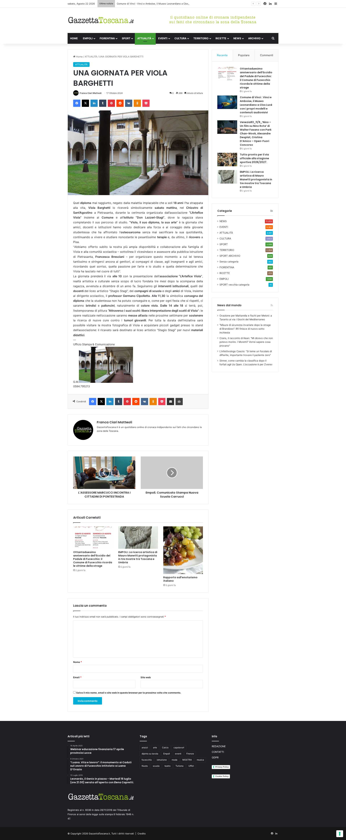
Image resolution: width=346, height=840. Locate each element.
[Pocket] (146, 103)
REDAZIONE (219, 746)
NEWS (237, 38)
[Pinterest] (111, 103)
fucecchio (147, 759)
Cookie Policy (222, 776)
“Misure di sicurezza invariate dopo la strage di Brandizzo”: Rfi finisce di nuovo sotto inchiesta (245, 329)
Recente (222, 55)
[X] (85, 103)
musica (200, 759)
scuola (156, 766)
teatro (167, 766)
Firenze (190, 753)
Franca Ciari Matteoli (90, 93)
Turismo (179, 766)
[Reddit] (120, 103)
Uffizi (191, 766)
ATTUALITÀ (144, 38)
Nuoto (145, 766)
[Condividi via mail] (170, 401)
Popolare (244, 55)
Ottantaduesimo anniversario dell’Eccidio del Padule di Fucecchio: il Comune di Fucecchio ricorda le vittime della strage (92, 559)
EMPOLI (88, 38)
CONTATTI (218, 751)
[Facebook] (76, 103)
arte (155, 747)
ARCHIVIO (254, 38)
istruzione (162, 759)
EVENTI (162, 38)
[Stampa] (179, 401)
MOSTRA (187, 759)
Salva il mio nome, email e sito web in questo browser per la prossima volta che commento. (128, 692)
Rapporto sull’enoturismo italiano (180, 579)
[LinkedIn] (94, 103)
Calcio (165, 747)
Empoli (166, 753)
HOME (74, 38)
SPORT (126, 38)
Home (79, 56)
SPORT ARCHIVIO (229, 255)
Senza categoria (228, 261)
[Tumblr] (102, 103)
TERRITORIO (201, 38)
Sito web (146, 677)
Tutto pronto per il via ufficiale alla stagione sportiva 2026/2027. (254, 158)
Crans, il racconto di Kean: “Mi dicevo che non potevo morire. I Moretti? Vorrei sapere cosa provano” (246, 342)
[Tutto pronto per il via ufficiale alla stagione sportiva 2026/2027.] (227, 159)
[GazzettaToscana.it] (101, 20)
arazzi (145, 747)
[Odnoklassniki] (137, 103)
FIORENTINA (107, 38)
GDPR (215, 757)
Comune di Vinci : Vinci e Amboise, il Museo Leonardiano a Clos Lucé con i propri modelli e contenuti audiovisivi (180, 3)
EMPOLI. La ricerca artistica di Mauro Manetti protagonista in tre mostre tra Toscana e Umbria (137, 557)
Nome (77, 662)
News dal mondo (229, 305)
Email (77, 677)
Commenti (266, 55)
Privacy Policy (222, 767)
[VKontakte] (128, 103)
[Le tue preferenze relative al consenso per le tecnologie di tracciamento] (339, 833)
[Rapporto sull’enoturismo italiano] (183, 550)
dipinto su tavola (150, 753)
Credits (141, 833)
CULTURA (180, 38)
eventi (178, 753)
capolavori (179, 747)
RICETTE (221, 38)
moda (174, 759)
